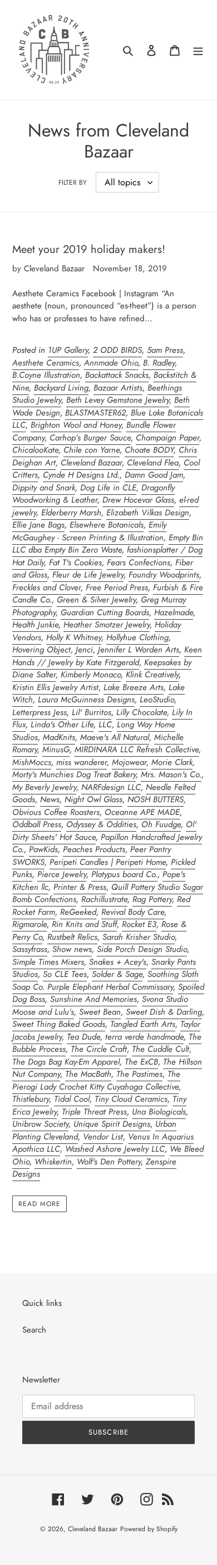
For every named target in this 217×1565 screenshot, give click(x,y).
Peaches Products (94, 849)
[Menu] (198, 50)
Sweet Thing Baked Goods (58, 1024)
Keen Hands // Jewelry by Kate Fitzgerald (107, 656)
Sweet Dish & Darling (164, 1012)
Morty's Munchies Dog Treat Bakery (74, 774)
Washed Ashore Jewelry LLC (115, 1149)
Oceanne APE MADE (142, 812)
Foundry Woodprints (164, 575)
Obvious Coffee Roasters (56, 812)
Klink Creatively (152, 674)
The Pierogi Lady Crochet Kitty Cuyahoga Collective (96, 1080)
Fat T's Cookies (75, 562)
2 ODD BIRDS (117, 350)
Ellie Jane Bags (38, 525)
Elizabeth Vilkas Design (147, 513)
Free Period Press (117, 587)
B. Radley (159, 363)
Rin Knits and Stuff (84, 924)
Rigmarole (29, 924)
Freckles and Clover (46, 587)
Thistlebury (30, 1099)
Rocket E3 (139, 924)
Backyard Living (61, 388)
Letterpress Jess (39, 712)
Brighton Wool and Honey (76, 425)
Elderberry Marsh (71, 513)
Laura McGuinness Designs (86, 699)
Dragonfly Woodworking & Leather (93, 494)
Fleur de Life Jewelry (88, 575)
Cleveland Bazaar (91, 463)
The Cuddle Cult (160, 1049)
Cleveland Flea (153, 463)
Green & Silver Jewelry (96, 600)
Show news (72, 949)
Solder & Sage (117, 974)
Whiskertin (53, 1162)
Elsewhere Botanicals (107, 525)
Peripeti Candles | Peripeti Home (108, 862)
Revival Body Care (132, 912)
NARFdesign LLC (111, 787)
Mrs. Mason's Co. (171, 774)
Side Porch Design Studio (142, 949)
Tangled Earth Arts (142, 1024)
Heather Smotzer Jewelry (106, 625)
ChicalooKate (35, 450)
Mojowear (129, 762)
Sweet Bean (100, 1012)
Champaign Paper (167, 438)
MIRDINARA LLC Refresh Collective (137, 749)
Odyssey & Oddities (101, 824)
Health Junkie (35, 625)
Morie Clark (172, 762)
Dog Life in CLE (108, 488)
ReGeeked (78, 912)
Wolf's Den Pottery (109, 1162)
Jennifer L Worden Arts (138, 650)
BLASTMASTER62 (95, 413)
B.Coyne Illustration (46, 375)
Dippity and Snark (43, 488)
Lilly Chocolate (141, 712)
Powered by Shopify (148, 1529)
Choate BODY (149, 450)
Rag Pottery (152, 899)
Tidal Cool (72, 1099)
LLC (105, 724)
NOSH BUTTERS (155, 799)
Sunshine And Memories (93, 999)
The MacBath (88, 1074)
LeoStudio (157, 699)
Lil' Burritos (91, 712)
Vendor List (103, 1137)
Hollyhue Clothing (137, 637)
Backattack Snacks (117, 375)
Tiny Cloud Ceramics (131, 1099)
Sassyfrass (29, 949)
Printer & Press (79, 887)
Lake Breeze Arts (133, 687)
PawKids (43, 849)
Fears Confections (138, 562)
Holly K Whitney (73, 637)
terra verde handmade (144, 1037)
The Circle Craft (99, 1049)
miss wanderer (81, 762)
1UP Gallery (68, 350)
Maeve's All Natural (114, 737)
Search (34, 1330)
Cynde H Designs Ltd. (81, 475)
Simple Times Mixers (48, 962)
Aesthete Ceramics (45, 363)
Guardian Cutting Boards (105, 612)
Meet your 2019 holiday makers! (88, 249)
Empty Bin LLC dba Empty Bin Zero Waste (107, 543)
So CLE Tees (65, 974)
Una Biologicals (159, 1112)
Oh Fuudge (161, 824)
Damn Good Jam (154, 475)
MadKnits (59, 737)
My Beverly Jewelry (44, 787)
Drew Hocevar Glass (138, 500)
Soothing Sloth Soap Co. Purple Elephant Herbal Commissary (105, 980)
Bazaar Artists (117, 388)
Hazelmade (173, 612)
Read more (39, 1204)
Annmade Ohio (111, 363)
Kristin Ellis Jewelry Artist (55, 687)
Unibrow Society (40, 1124)
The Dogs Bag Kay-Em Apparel (66, 1062)
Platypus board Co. (124, 874)
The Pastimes (139, 1074)
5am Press (165, 350)
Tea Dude (83, 1037)
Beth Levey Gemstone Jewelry (117, 400)
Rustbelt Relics (72, 937)
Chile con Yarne (91, 450)
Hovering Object (41, 650)
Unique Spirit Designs (111, 1124)
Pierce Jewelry (61, 874)
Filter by (72, 183)
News (50, 799)
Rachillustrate (104, 899)
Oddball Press (36, 824)
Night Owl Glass (93, 799)
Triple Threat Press (94, 1112)
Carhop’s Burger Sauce (90, 438)
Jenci (84, 650)
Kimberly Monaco (91, 674)
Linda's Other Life (62, 724)
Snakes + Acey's (117, 962)
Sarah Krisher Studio (138, 937)
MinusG (56, 749)
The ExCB (141, 1062)
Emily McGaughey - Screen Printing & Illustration (89, 531)
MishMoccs (31, 762)
